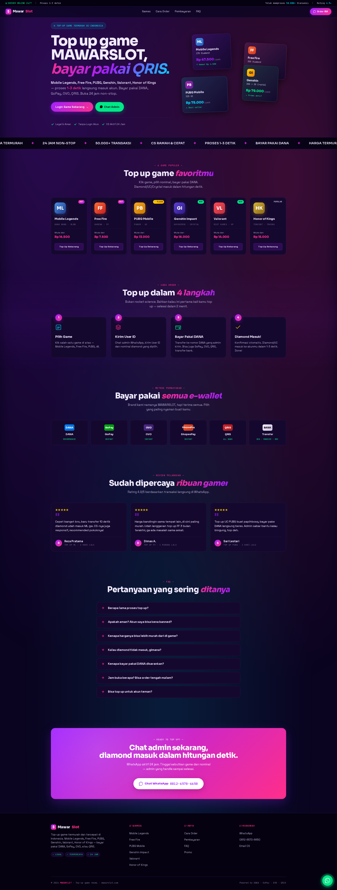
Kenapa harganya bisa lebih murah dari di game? (143, 636)
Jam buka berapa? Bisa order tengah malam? (140, 678)
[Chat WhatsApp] (327, 880)
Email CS (244, 846)
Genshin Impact (139, 852)
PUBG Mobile (137, 846)
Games (146, 11)
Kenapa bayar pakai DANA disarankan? (136, 664)
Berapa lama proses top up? (128, 608)
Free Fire (134, 839)
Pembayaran (183, 11)
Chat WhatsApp (171, 784)
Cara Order (163, 11)
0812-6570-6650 (249, 839)
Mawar (19, 11)
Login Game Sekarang (72, 107)
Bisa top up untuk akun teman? (130, 691)
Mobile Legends (139, 833)
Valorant (134, 858)
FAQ (198, 11)
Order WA (322, 11)
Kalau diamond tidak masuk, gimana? (134, 650)
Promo (188, 852)
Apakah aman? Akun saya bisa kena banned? (140, 622)
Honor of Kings (138, 865)
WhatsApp (245, 833)
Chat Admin (111, 107)
